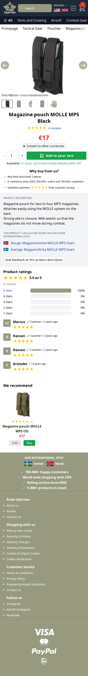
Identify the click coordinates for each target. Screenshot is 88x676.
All (10, 20)
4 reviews (44, 128)
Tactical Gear (33, 28)
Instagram (14, 604)
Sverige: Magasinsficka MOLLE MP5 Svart (42, 249)
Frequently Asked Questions (26, 584)
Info (15, 443)
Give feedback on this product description (34, 260)
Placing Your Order (20, 531)
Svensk (38, 463)
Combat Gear (77, 20)
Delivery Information (21, 548)
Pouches (54, 28)
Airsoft (56, 20)
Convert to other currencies (45, 146)
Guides (11, 511)
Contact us (14, 517)
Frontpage (10, 28)
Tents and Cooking (31, 20)
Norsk (59, 463)
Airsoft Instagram (19, 609)
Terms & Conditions (20, 573)
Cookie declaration (19, 559)
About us (13, 505)
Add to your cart (59, 155)
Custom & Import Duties (23, 553)
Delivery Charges (18, 542)
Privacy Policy (16, 579)
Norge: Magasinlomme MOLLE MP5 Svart (43, 243)
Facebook (13, 615)
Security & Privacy (19, 536)
